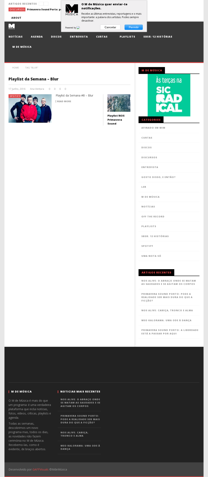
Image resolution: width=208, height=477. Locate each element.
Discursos (17, 9)
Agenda (37, 36)
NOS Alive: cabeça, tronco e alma (167, 310)
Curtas (102, 36)
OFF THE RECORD (153, 216)
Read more (64, 101)
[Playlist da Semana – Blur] (30, 108)
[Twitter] (173, 18)
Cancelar (110, 27)
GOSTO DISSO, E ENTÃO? (158, 177)
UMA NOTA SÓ (151, 255)
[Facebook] (158, 18)
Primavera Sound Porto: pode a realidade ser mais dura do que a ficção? (57, 9)
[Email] (188, 18)
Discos (56, 36)
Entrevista (79, 36)
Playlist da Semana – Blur (33, 79)
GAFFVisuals (40, 469)
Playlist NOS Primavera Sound (116, 119)
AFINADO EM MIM (153, 127)
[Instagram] (195, 18)
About (16, 18)
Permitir (134, 27)
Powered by (71, 27)
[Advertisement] (104, 364)
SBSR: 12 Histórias (157, 36)
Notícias (16, 36)
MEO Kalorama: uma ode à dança (166, 320)
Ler (143, 186)
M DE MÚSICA (150, 196)
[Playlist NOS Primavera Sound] (118, 103)
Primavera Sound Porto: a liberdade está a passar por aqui (169, 331)
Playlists (127, 36)
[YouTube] (165, 18)
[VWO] (81, 27)
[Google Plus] (180, 18)
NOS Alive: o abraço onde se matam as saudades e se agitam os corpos (168, 282)
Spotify (15, 96)
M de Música (22, 47)
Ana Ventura (37, 89)
